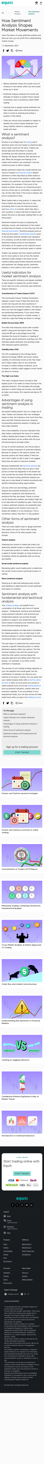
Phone (9, 1220)
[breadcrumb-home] (3, 13)
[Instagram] (22, 1205)
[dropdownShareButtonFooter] (19, 703)
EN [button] (25, 1294)
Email (8, 1216)
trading (29, 142)
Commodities (7, 1251)
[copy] (12, 50)
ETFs (5, 1258)
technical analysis (30, 466)
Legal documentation (11, 1301)
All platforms (26, 1254)
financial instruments (10, 231)
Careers (24, 1276)
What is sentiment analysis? (14, 714)
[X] (17, 1205)
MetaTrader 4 (26, 1244)
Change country (13, 1294)
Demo (5, 1279)
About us (25, 1273)
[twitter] (8, 50)
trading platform (34, 686)
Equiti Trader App (28, 1251)
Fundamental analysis (27, 234)
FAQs (8, 1233)
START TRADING (22, 752)
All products (7, 1261)
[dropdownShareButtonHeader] (19, 50)
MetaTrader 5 (26, 1248)
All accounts (7, 1283)
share (12, 209)
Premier (6, 1276)
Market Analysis (18, 13)
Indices (5, 1248)
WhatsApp (10, 1227)
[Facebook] (13, 1205)
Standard (6, 1273)
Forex (5, 1244)
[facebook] (3, 50)
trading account (34, 697)
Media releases (27, 1279)
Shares (5, 1254)
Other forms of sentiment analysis (17, 730)
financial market (25, 173)
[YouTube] (27, 1205)
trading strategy (12, 605)
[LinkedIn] (31, 1205)
